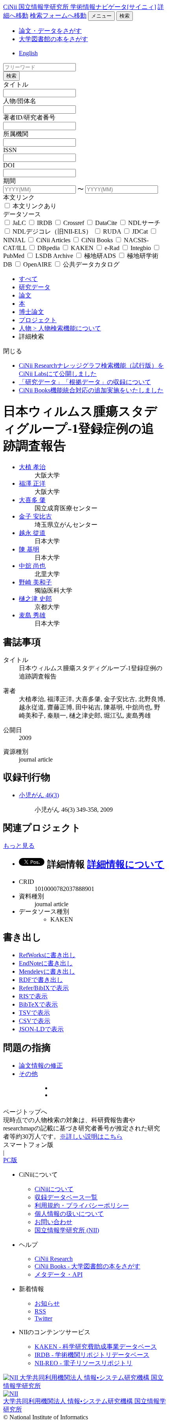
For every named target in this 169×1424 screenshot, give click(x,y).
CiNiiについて (54, 1189)
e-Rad (112, 248)
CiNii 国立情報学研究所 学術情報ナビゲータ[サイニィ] (79, 7)
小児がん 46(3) (39, 795)
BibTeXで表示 (38, 1004)
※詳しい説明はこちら (91, 1136)
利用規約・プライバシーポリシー (82, 1205)
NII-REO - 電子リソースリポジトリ (83, 1363)
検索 (124, 16)
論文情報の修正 (41, 1065)
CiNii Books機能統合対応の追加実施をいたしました (91, 390)
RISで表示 (33, 996)
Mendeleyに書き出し (47, 971)
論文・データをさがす (50, 30)
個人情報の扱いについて (69, 1213)
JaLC (19, 222)
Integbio (140, 248)
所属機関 (15, 134)
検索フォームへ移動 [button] (58, 15)
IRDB (44, 222)
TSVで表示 (34, 1012)
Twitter (43, 1318)
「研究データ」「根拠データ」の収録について (85, 382)
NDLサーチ (143, 222)
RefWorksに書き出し (47, 955)
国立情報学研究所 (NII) (67, 1230)
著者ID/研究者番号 (29, 117)
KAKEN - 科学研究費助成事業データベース (96, 1346)
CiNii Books (97, 240)
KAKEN (82, 248)
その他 (28, 1073)
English (28, 53)
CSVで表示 (34, 1021)
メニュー (101, 16)
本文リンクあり (34, 206)
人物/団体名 (19, 101)
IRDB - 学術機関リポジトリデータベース (92, 1354)
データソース (22, 214)
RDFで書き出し (41, 979)
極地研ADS (100, 255)
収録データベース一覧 (66, 1197)
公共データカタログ (90, 264)
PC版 (10, 1160)
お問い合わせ (53, 1222)
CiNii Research (54, 1258)
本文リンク (19, 197)
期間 (9, 181)
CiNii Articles (53, 240)
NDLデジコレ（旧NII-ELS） (52, 231)
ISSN (10, 150)
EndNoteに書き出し (46, 963)
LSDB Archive (54, 255)
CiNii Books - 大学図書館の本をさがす (87, 1266)
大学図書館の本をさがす (53, 39)
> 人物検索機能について (67, 328)
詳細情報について (125, 864)
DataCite (106, 222)
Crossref (74, 222)
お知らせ (47, 1303)
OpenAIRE (37, 264)
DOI (9, 165)
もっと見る (19, 845)
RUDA (112, 231)
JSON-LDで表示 (41, 1029)
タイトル (15, 84)
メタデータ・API (59, 1274)
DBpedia (48, 248)
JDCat (139, 231)
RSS (40, 1311)
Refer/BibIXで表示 (44, 988)
